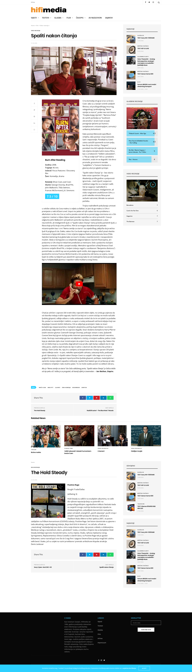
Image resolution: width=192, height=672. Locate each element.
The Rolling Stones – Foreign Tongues (140, 120)
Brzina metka (36, 452)
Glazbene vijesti (143, 56)
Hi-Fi (138, 82)
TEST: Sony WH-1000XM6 (145, 38)
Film (69, 18)
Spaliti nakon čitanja (106, 567)
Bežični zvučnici (143, 46)
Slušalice (140, 35)
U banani (101, 451)
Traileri (33, 449)
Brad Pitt (50, 387)
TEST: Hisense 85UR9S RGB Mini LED (146, 507)
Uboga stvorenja (135, 196)
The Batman (142, 221)
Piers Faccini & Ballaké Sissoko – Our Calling (138, 142)
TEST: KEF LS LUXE (143, 48)
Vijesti (34, 18)
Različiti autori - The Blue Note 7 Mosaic (100, 410)
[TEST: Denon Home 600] (131, 75)
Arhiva (33, 2)
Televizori (140, 504)
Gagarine (142, 216)
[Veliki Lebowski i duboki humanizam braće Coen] (79, 435)
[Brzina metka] (46, 436)
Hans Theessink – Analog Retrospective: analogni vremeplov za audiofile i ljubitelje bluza (146, 62)
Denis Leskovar (132, 126)
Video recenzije (44, 25)
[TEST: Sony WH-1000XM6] (131, 39)
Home (33, 25)
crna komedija (66, 387)
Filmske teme (68, 448)
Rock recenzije (35, 467)
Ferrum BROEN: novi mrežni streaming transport (146, 85)
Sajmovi (109, 18)
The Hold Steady (39, 410)
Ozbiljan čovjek (136, 451)
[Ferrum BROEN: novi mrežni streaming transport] (131, 86)
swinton (84, 387)
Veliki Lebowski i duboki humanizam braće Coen (77, 452)
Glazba (57, 18)
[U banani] (113, 435)
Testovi (45, 18)
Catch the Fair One (142, 210)
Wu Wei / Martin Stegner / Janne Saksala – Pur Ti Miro (137, 151)
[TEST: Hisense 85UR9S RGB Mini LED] (131, 507)
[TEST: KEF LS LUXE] (131, 50)
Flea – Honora (133, 159)
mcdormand (76, 387)
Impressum (102, 643)
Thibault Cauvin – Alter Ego (137, 133)
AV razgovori (95, 18)
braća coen (42, 387)
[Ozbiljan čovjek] (146, 435)
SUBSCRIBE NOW (146, 629)
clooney (57, 387)
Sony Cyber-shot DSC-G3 (43, 567)
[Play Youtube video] (79, 284)
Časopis (79, 18)
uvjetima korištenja (129, 668)
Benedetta (142, 205)
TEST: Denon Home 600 (145, 74)
